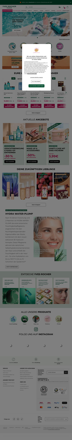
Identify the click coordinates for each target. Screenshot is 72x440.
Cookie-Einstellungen (36, 77)
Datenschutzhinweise (31, 73)
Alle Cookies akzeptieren (36, 85)
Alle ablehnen (36, 81)
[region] (36, 67)
